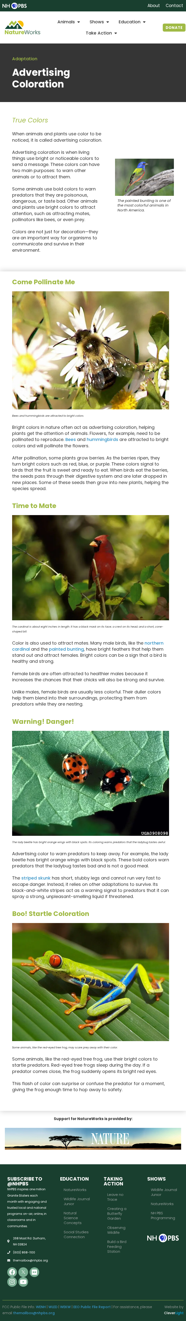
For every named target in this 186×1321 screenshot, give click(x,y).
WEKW (65, 1306)
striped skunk (36, 878)
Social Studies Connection (76, 1234)
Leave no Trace (115, 1197)
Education (129, 22)
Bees (70, 439)
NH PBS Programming (163, 1215)
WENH (41, 1306)
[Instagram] (12, 1282)
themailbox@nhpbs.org (34, 1313)
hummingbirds (102, 439)
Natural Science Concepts (73, 1217)
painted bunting (66, 649)
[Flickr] (34, 1272)
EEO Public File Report (92, 1306)
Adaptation (24, 59)
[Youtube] (23, 1282)
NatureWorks (75, 1189)
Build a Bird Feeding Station (116, 1246)
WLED (52, 1306)
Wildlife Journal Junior (77, 1201)
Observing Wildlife (116, 1230)
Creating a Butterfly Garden (116, 1213)
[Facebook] (12, 1272)
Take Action (99, 33)
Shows (97, 22)
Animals (66, 22)
